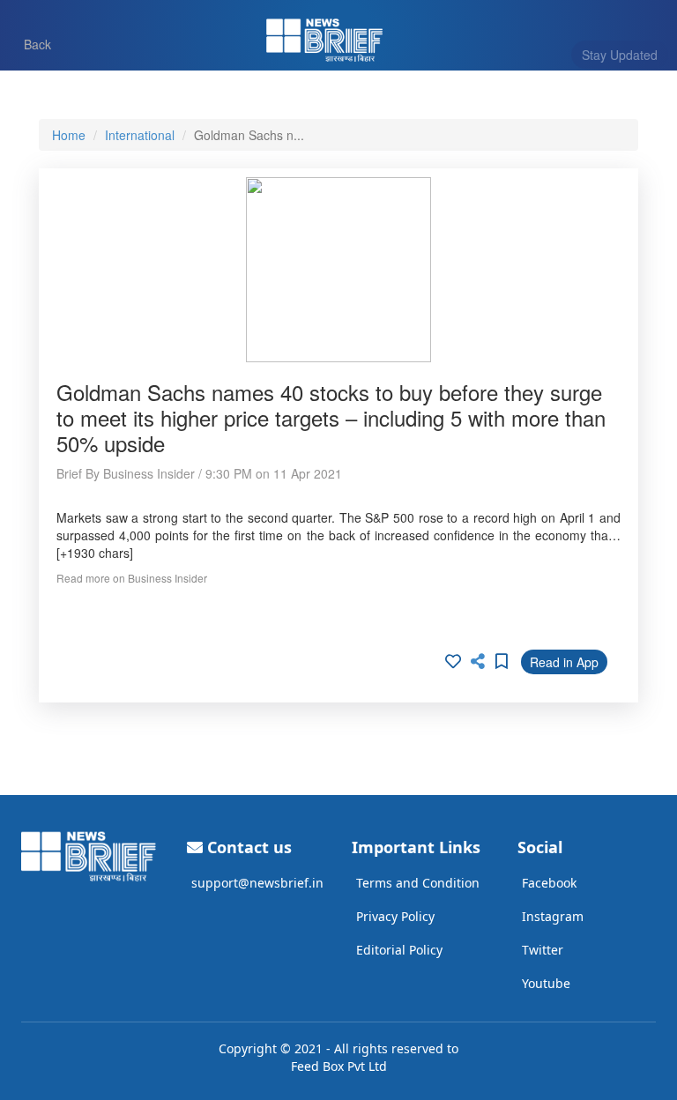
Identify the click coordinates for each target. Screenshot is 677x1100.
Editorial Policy (399, 949)
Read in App (564, 662)
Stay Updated (620, 54)
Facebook (549, 882)
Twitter (542, 949)
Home (69, 135)
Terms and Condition (418, 882)
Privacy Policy (395, 916)
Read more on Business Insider (131, 577)
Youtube (546, 983)
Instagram (553, 916)
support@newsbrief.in (257, 882)
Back (29, 43)
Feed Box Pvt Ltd (339, 1066)
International (140, 135)
